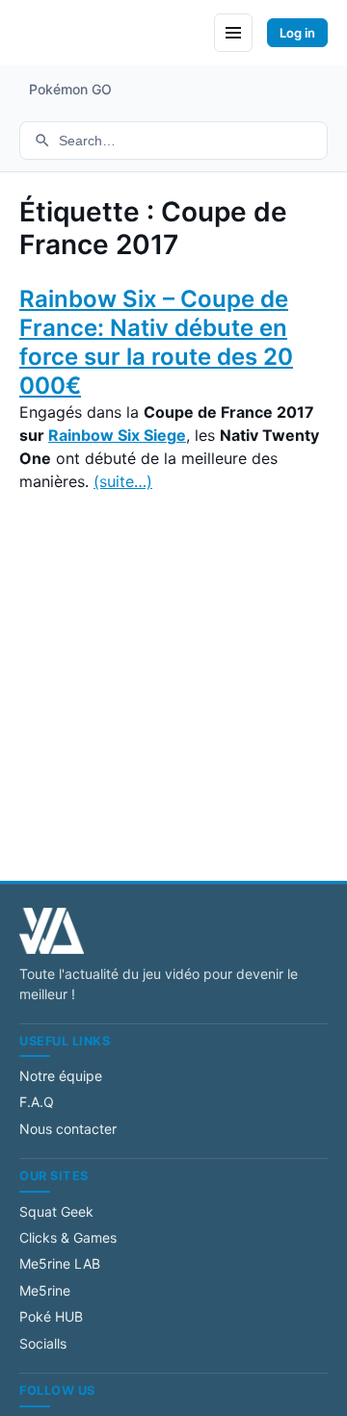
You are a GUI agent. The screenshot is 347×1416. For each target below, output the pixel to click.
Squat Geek (56, 1211)
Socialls (43, 1343)
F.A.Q (36, 1102)
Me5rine (44, 1290)
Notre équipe (60, 1076)
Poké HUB (51, 1316)
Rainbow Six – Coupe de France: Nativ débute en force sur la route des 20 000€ (156, 342)
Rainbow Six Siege (117, 435)
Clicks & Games (68, 1237)
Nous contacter (68, 1128)
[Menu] (233, 32)
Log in (297, 32)
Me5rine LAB (59, 1263)
